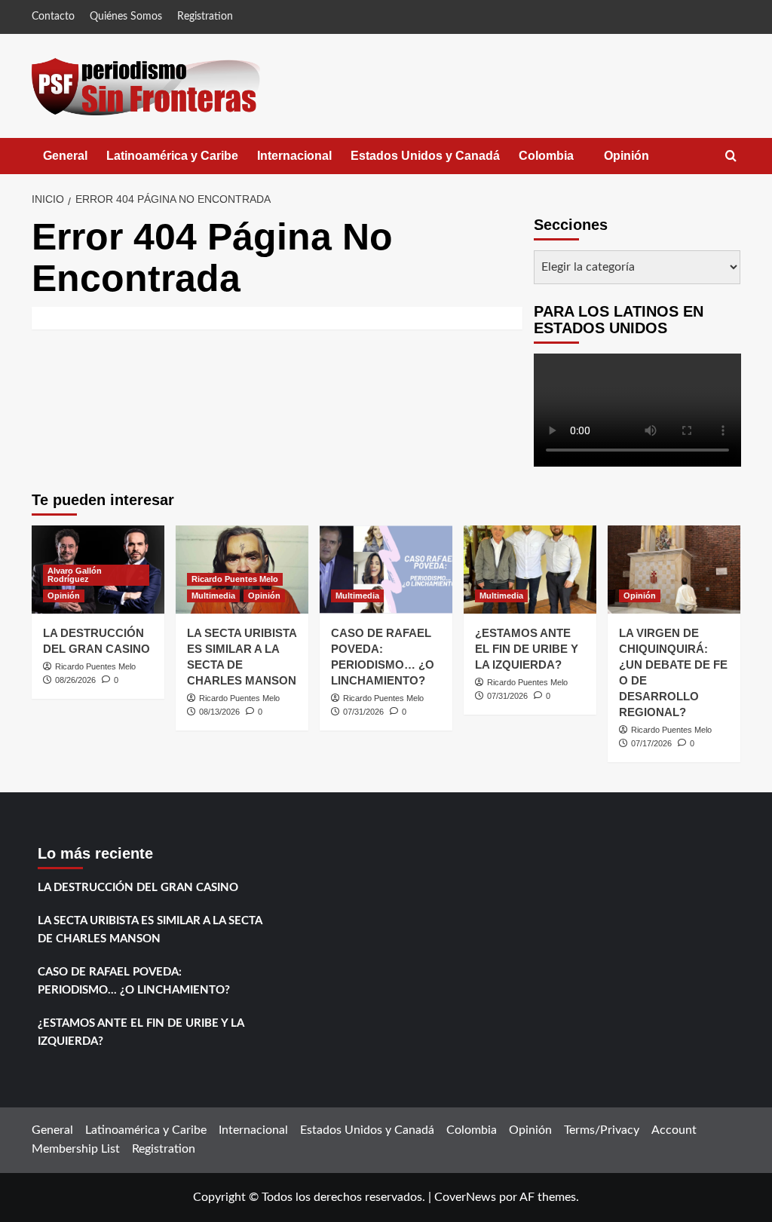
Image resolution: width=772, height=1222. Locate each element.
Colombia (561, 161)
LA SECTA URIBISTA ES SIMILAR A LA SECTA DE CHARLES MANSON (150, 930)
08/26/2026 (75, 680)
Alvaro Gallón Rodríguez (74, 574)
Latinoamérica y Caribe (172, 155)
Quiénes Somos (126, 16)
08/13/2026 (219, 711)
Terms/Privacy (601, 1130)
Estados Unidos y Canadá (425, 155)
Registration (205, 16)
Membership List (76, 1149)
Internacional (294, 155)
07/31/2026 (363, 711)
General (65, 155)
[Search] (730, 156)
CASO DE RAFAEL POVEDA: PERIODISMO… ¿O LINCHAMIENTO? (134, 981)
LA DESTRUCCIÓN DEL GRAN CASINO (138, 887)
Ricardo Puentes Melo (95, 666)
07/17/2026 (651, 743)
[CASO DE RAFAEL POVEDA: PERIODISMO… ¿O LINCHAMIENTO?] (386, 569)
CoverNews (465, 1197)
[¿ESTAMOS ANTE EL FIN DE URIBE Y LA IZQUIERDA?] (530, 569)
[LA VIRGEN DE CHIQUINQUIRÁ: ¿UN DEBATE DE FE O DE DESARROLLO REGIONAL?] (674, 569)
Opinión (641, 161)
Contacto (53, 16)
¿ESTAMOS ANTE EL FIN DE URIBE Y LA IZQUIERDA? (526, 648)
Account (674, 1130)
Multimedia (213, 595)
